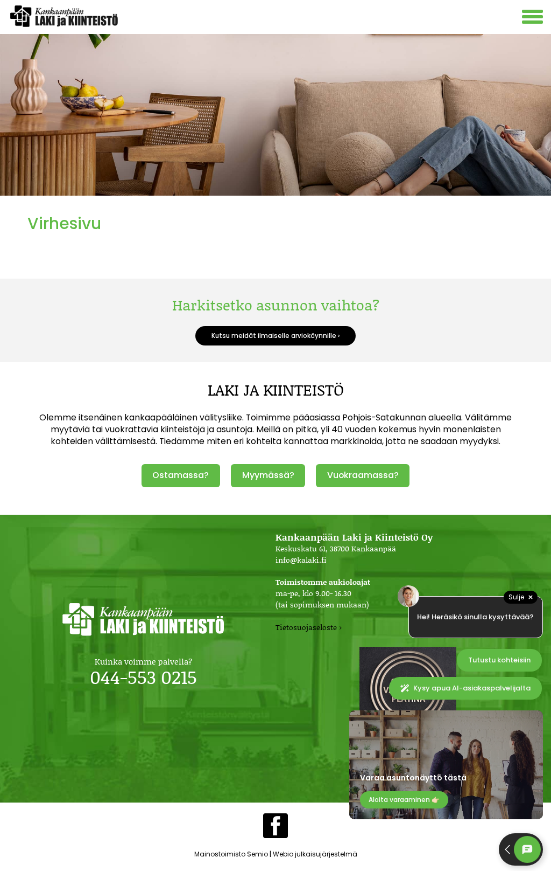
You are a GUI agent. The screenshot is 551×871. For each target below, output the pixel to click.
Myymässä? (268, 475)
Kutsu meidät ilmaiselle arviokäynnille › (275, 335)
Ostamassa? (180, 475)
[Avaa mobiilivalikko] (534, 18)
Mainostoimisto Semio (231, 854)
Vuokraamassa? (363, 475)
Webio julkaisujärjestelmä (315, 854)
